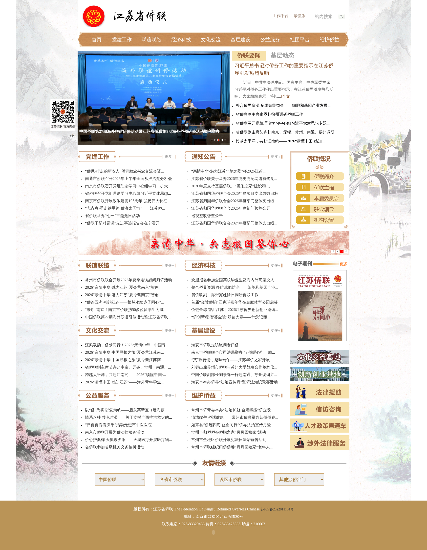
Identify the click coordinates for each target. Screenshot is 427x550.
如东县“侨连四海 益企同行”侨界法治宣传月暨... (232, 425)
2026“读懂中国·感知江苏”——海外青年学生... (124, 382)
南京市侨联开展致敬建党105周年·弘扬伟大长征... (127, 201)
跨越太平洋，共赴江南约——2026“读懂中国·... (125, 375)
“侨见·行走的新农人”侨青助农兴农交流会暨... (124, 171)
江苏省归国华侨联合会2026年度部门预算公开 (230, 208)
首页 (97, 39)
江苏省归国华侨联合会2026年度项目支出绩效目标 (234, 193)
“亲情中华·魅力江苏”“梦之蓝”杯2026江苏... (228, 171)
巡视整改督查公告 (207, 216)
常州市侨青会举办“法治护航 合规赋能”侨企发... (232, 410)
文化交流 (211, 39)
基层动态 (282, 55)
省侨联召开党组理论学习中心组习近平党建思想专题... (283, 123)
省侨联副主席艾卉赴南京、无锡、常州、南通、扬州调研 (285, 132)
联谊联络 (151, 39)
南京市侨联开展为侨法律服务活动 (114, 432)
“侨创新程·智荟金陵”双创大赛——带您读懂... (230, 317)
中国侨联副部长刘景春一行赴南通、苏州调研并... (234, 375)
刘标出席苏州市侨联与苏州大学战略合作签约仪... (234, 367)
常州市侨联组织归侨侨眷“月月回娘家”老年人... (232, 447)
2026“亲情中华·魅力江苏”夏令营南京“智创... (123, 287)
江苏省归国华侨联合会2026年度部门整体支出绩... (234, 201)
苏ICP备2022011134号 (277, 509)
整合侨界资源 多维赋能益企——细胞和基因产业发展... (283, 105)
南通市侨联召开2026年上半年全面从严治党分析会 (128, 178)
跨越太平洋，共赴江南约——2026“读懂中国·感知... (280, 141)
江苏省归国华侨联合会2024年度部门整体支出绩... (234, 223)
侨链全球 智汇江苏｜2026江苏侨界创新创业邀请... (234, 310)
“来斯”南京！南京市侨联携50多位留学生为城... (126, 310)
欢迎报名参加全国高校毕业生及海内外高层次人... (234, 280)
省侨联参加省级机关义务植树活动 (114, 447)
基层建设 (240, 39)
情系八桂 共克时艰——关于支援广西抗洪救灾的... (128, 417)
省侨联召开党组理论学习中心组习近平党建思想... (128, 193)
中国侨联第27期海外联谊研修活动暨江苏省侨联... (128, 317)
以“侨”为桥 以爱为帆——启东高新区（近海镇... (126, 410)
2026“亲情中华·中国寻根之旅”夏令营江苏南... (124, 352)
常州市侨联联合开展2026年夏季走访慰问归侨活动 (128, 280)
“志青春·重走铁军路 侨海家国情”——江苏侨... (125, 208)
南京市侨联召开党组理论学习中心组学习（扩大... (128, 186)
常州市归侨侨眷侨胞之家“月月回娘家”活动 (228, 432)
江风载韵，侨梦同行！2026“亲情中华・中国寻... (127, 345)
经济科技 (181, 39)
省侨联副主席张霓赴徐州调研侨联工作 (269, 114)
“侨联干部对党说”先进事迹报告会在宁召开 (122, 223)
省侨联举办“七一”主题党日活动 (112, 216)
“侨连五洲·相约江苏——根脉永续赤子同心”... (124, 302)
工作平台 (281, 16)
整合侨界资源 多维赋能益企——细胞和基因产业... (234, 287)
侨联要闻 (249, 55)
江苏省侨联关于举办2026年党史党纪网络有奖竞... (234, 178)
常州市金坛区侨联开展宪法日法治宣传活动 (228, 440)
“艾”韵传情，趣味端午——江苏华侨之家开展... (232, 360)
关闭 (72, 136)
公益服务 (270, 39)
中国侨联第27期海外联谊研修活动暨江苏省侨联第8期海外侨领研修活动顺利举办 (149, 131)
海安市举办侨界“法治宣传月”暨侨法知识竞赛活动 (234, 382)
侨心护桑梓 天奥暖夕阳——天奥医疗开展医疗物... (128, 440)
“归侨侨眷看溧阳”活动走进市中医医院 (118, 425)
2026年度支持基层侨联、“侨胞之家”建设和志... (232, 186)
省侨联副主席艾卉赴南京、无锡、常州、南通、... (128, 367)
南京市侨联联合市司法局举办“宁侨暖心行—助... (233, 352)
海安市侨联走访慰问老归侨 (215, 345)
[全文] (286, 96)
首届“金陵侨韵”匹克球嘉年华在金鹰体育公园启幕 (234, 302)
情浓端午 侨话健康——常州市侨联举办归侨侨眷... (234, 417)
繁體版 (299, 16)
